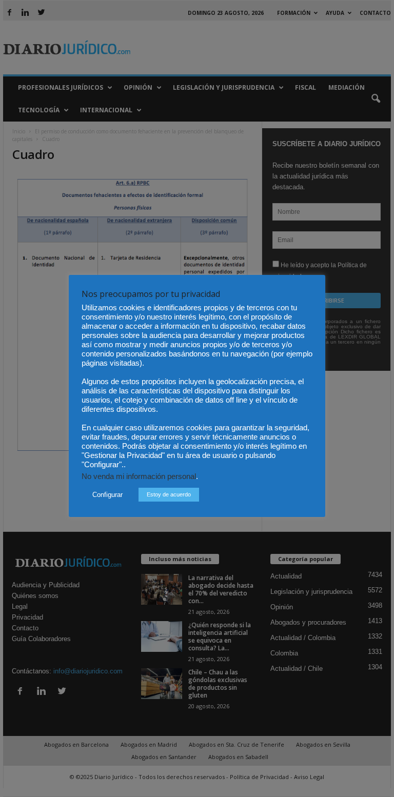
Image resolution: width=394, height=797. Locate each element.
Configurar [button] (107, 495)
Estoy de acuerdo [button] (169, 494)
